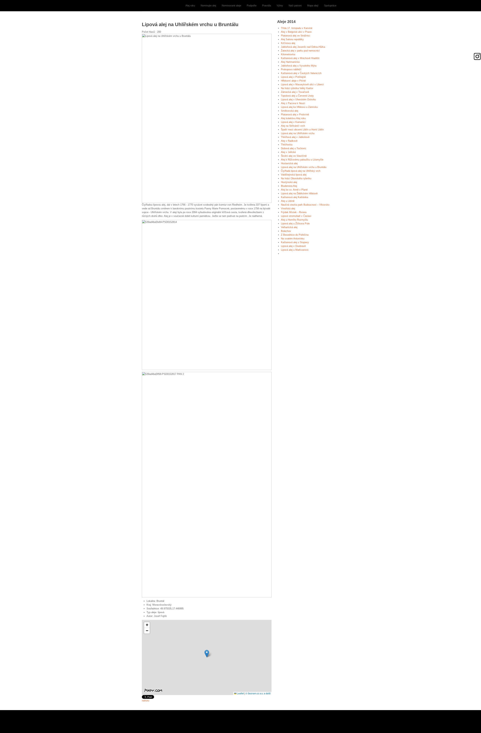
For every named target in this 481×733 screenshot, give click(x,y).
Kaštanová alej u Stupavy (295, 242)
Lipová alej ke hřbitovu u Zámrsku (299, 107)
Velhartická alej (289, 227)
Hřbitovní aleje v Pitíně (293, 80)
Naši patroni (295, 5)
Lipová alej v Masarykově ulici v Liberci (302, 84)
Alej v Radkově (289, 140)
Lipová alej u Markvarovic (295, 249)
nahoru (145, 700)
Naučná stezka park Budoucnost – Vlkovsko (305, 204)
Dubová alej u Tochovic (293, 148)
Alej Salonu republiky (292, 39)
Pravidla (266, 5)
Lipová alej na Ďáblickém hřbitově (299, 193)
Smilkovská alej (289, 110)
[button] (206, 653)
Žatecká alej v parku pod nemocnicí (300, 50)
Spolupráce (330, 5)
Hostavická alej (289, 163)
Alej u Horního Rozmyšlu (294, 219)
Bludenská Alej (289, 186)
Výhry (280, 5)
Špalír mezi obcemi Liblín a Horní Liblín (302, 129)
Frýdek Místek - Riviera (293, 212)
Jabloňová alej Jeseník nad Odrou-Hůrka (303, 46)
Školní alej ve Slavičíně (294, 155)
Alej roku (190, 5)
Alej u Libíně (287, 201)
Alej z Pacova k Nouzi (293, 103)
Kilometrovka (288, 54)
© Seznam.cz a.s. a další (258, 693)
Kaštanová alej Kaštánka (294, 197)
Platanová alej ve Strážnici (295, 35)
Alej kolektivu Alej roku (293, 118)
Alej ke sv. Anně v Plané (294, 189)
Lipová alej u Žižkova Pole (295, 223)
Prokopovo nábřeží (291, 69)
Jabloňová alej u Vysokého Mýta (298, 65)
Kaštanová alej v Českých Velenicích (301, 73)
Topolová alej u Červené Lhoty (297, 95)
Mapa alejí (312, 5)
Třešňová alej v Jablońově (295, 137)
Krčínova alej (288, 43)
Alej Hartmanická (290, 62)
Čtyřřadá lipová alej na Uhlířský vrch (300, 170)
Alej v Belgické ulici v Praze (296, 31)
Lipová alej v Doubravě (293, 246)
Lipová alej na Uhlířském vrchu (298, 133)
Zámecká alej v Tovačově (295, 92)
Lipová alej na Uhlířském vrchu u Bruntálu (303, 167)
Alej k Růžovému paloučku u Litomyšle (302, 159)
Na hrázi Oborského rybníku (296, 178)
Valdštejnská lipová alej (293, 174)
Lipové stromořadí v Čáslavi (296, 216)
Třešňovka (286, 144)
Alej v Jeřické (288, 152)
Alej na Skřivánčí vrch (293, 125)
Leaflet (240, 693)
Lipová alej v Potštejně (293, 77)
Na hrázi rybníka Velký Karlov (297, 88)
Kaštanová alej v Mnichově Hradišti (300, 58)
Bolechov (286, 231)
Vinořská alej (288, 208)
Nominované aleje (231, 5)
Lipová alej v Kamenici (293, 122)
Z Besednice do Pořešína (295, 234)
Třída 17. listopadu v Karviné (296, 28)
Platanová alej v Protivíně (295, 114)
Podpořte (251, 5)
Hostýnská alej (289, 182)
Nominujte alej (208, 5)
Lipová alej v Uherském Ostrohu (298, 99)
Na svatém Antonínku (292, 238)
